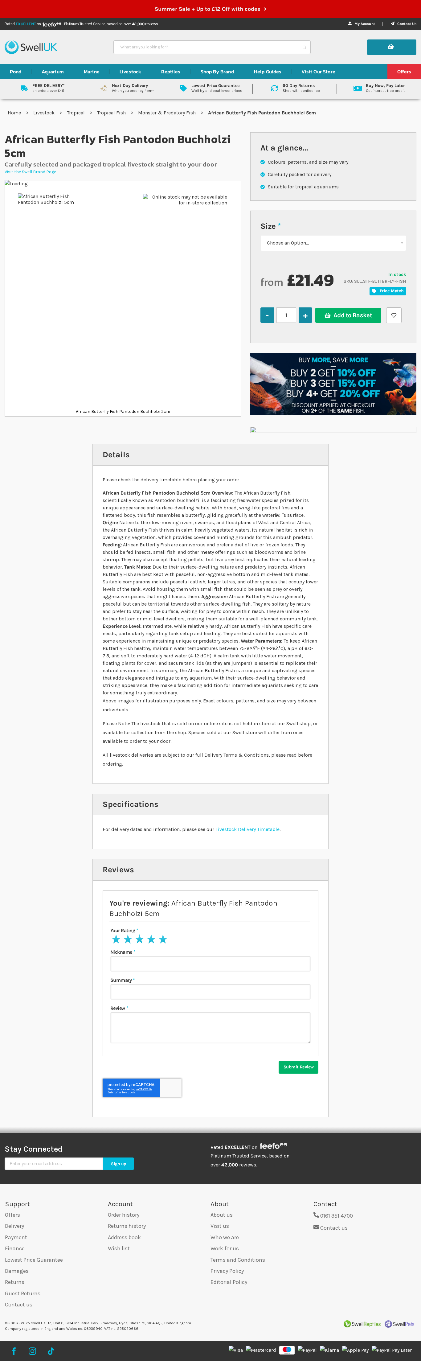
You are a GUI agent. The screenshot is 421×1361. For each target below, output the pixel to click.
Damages (17, 1271)
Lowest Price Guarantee (34, 1259)
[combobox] (206, 47)
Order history (123, 1214)
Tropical (76, 113)
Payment (16, 1237)
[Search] (304, 47)
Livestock (44, 113)
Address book (124, 1237)
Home (15, 113)
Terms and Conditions (238, 1259)
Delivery (14, 1226)
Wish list (119, 1248)
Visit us (220, 1226)
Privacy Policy (227, 1271)
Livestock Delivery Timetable (247, 829)
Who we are (225, 1237)
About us (222, 1214)
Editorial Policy (229, 1282)
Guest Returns (22, 1293)
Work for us (225, 1248)
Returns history (127, 1226)
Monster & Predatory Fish (167, 113)
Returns (14, 1282)
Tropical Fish (112, 113)
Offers (12, 1214)
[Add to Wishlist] (394, 315)
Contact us (18, 1304)
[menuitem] (15, 71)
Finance (15, 1248)
